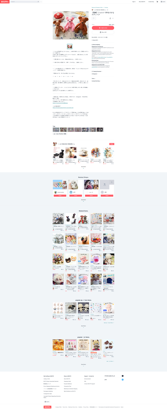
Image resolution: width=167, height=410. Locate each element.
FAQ (85, 381)
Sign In (133, 1)
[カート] (107, 10)
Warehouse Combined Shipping (70, 388)
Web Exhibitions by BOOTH (70, 391)
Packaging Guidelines (48, 391)
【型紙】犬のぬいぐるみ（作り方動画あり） (70, 160)
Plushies (106, 7)
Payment (95, 73)
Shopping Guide (67, 381)
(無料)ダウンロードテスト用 (83, 159)
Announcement (87, 378)
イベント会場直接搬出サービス (50, 388)
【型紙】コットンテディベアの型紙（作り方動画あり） (108, 160)
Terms (93, 78)
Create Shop (151, 1)
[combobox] (25, 2)
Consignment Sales (48, 393)
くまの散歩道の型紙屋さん (66, 144)
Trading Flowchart (97, 71)
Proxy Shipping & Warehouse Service (51, 386)
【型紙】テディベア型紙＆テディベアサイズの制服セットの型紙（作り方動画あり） (58, 160)
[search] (38, 2)
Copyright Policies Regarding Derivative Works (52, 397)
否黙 (106, 192)
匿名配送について (47, 383)
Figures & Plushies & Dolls (97, 7)
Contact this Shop (96, 81)
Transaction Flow (67, 386)
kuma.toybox (61, 192)
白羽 (74, 192)
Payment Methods (68, 383)
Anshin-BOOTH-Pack (102, 57)
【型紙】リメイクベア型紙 (95, 159)
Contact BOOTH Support (89, 383)
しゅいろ (91, 192)
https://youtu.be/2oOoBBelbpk (60, 103)
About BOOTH (142, 1)
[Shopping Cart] (157, 1)
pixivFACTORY (94, 67)
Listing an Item (47, 378)
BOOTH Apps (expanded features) (51, 381)
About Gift (95, 40)
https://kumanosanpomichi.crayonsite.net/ (63, 107)
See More (83, 199)
